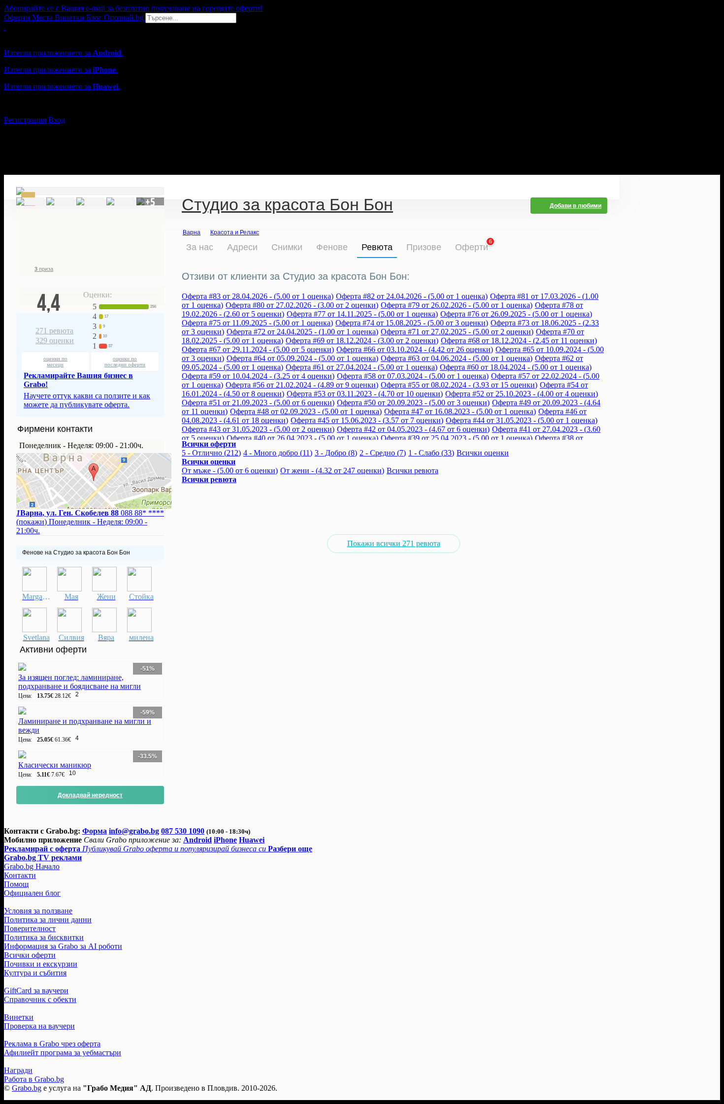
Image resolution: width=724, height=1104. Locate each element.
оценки (54, 340)
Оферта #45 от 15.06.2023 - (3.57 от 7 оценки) (367, 420)
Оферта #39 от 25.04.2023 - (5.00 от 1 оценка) (456, 438)
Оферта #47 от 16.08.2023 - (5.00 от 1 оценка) (460, 411)
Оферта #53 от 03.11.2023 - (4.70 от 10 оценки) (365, 394)
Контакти (20, 875)
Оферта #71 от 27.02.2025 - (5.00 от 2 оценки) (457, 331)
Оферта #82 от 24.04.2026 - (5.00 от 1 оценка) (412, 296)
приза (43, 269)
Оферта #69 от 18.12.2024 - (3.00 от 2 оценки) (362, 340)
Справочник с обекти (40, 999)
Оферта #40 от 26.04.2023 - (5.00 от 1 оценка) (302, 438)
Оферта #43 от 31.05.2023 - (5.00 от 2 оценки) (258, 429)
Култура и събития (35, 973)
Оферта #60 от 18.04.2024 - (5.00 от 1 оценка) (516, 367)
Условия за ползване (38, 911)
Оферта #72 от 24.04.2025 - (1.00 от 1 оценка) (302, 331)
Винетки (18, 1017)
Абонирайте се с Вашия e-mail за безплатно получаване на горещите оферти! (133, 8)
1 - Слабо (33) (431, 453)
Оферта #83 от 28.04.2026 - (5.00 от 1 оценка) (257, 296)
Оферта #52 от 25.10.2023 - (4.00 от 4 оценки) (521, 394)
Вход (56, 120)
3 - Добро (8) (336, 453)
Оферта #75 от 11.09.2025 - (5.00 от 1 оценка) (257, 323)
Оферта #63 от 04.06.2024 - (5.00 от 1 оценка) (456, 358)
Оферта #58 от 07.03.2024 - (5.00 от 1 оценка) (413, 376)
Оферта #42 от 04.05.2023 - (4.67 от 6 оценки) (413, 429)
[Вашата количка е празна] (5, 27)
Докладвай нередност (90, 795)
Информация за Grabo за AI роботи (63, 946)
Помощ (16, 884)
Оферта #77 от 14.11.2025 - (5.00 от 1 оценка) (362, 314)
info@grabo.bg (134, 831)
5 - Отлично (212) (211, 453)
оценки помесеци (55, 361)
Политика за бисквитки (44, 937)
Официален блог (32, 893)
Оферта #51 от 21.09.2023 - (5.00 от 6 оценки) (258, 402)
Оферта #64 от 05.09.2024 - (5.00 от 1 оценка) (302, 358)
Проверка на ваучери (39, 1026)
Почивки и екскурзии (40, 964)
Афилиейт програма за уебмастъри (62, 1052)
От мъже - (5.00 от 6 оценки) (230, 470)
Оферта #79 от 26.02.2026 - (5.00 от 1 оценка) (456, 305)
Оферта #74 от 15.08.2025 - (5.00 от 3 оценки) (411, 323)
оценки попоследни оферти (124, 361)
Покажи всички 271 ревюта (393, 543)
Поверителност (30, 928)
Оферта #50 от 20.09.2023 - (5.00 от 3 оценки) (413, 402)
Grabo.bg (26, 1088)
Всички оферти (30, 955)
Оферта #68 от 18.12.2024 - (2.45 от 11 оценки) (519, 340)
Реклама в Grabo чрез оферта (52, 1043)
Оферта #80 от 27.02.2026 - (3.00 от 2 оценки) (302, 305)
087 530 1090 (182, 831)
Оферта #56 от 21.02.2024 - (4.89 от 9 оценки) (302, 385)
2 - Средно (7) (383, 453)
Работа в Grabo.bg (34, 1079)
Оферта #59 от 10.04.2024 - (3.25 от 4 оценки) (258, 376)
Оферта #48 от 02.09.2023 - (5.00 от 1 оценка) (306, 411)
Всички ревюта (412, 470)
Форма (94, 831)
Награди (18, 1070)
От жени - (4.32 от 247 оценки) (332, 470)
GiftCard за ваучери (36, 990)
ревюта (54, 330)
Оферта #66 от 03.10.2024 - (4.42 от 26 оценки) (414, 349)
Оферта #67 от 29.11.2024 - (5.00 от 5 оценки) (258, 349)
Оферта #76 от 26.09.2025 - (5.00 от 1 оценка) (516, 314)
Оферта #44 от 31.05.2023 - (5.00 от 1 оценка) (521, 420)
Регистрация (25, 120)
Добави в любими (575, 205)
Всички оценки (483, 453)
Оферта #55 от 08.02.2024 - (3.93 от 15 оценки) (459, 385)
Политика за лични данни (48, 919)
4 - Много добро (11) (277, 453)
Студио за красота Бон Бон (287, 205)
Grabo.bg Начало (32, 866)
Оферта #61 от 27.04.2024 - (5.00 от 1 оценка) (361, 367)
